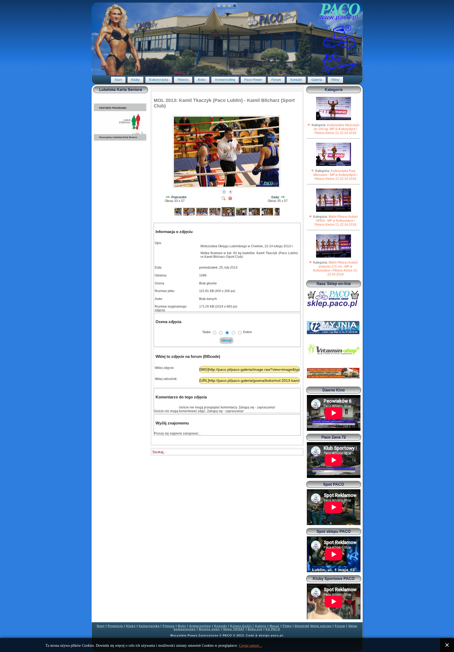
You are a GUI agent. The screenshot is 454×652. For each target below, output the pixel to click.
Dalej (275, 197)
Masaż (275, 626)
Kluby (135, 80)
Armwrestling (225, 80)
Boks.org (255, 629)
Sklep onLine (321, 626)
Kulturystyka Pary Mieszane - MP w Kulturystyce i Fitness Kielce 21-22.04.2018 (335, 175)
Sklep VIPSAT (234, 629)
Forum (276, 80)
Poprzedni (178, 197)
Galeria (316, 80)
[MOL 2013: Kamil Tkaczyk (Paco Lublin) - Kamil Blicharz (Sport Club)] (176, 211)
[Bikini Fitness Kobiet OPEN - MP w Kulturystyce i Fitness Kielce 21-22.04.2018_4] (333, 211)
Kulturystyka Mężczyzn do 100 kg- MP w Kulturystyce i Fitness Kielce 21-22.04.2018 (336, 129)
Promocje (115, 626)
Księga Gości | (242, 626)
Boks (202, 80)
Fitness (183, 80)
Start (118, 80)
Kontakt (296, 80)
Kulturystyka (158, 80)
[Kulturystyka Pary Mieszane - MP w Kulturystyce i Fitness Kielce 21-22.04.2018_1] (333, 165)
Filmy (335, 80)
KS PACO (273, 629)
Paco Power (253, 80)
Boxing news (209, 629)
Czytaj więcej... (250, 646)
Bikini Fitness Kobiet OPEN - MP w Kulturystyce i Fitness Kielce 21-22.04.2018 (336, 220)
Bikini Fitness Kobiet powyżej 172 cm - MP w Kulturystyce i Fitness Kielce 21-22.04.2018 (335, 268)
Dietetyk (301, 626)
